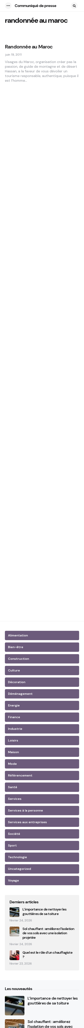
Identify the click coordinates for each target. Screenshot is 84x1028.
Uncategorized (19, 869)
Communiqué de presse (35, 5)
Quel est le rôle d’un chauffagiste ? (47, 954)
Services (14, 799)
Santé (12, 787)
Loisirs (13, 740)
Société (14, 834)
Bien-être (15, 647)
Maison (13, 752)
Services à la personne (25, 810)
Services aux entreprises (27, 822)
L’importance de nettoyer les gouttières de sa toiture (44, 911)
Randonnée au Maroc (29, 47)
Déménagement (20, 694)
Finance (14, 717)
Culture (14, 670)
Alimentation (18, 635)
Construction (18, 659)
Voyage (13, 880)
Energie (14, 705)
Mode (12, 764)
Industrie (15, 729)
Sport (12, 845)
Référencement (20, 775)
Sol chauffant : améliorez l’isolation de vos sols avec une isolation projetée (48, 933)
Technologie (17, 857)
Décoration (16, 682)
